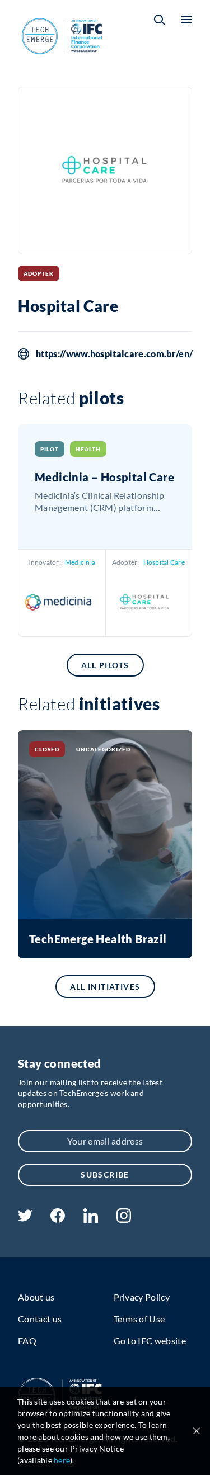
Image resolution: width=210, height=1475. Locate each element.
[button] (159, 20)
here (62, 1460)
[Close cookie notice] (197, 1431)
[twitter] (25, 1218)
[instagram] (124, 1219)
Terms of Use (139, 1318)
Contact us (40, 1318)
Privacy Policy (142, 1297)
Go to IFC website (150, 1340)
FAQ (27, 1340)
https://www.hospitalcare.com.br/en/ (114, 353)
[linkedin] (90, 1219)
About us (36, 1297)
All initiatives (105, 986)
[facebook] (57, 1219)
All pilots (105, 665)
